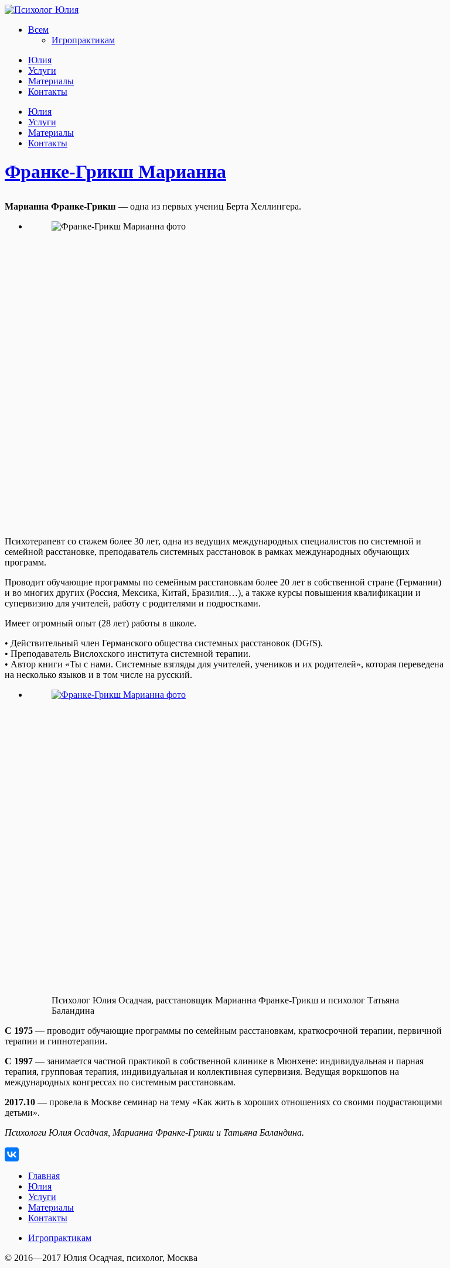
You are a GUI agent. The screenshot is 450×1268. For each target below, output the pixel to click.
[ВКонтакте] (12, 1154)
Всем (38, 30)
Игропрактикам (83, 40)
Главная (44, 1176)
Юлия (40, 60)
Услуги (42, 71)
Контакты (47, 92)
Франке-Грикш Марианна (115, 171)
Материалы (51, 81)
